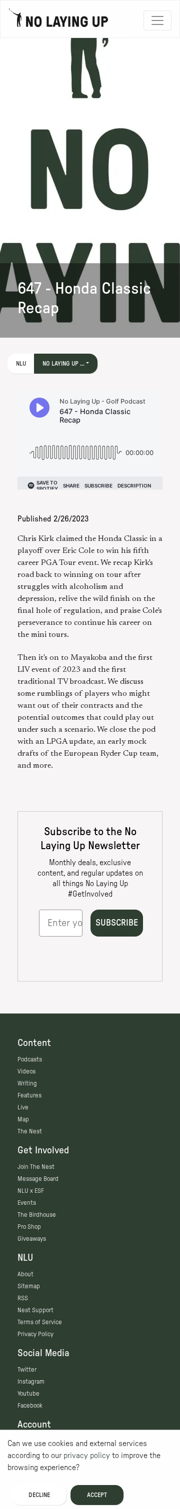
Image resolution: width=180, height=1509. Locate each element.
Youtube (29, 1394)
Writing (27, 1083)
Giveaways (32, 1239)
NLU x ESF (31, 1191)
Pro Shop (29, 1227)
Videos (27, 1071)
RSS (23, 1298)
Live (23, 1107)
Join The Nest (36, 1167)
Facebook (30, 1406)
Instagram (31, 1382)
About (26, 1274)
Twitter (27, 1370)
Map (23, 1119)
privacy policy (87, 1456)
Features (30, 1095)
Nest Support (36, 1310)
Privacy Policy (36, 1334)
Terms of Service (40, 1322)
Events (27, 1203)
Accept (97, 1495)
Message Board (38, 1179)
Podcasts (30, 1059)
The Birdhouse (37, 1215)
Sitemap (29, 1286)
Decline (39, 1495)
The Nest (30, 1131)
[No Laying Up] (58, 20)
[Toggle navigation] (158, 20)
